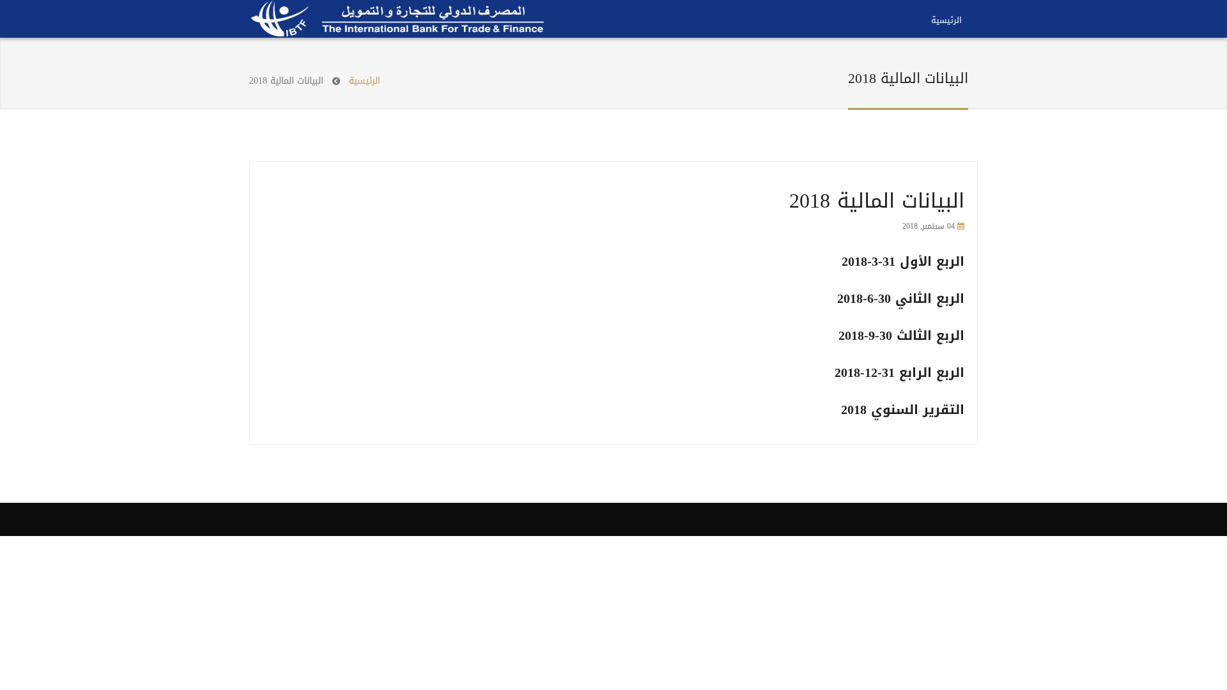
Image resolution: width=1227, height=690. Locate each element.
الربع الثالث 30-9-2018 (901, 335)
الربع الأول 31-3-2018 (903, 261)
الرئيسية (946, 20)
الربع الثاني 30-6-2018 (900, 298)
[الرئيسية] (397, 18)
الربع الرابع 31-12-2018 (899, 372)
